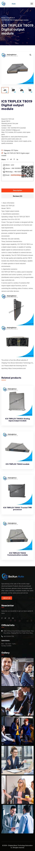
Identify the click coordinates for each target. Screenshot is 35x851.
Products (10, 18)
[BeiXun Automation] (8, 4)
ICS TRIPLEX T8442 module (17, 464)
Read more (29, 390)
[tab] (17, 190)
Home (3, 18)
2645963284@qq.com (18, 175)
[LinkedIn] (17, 159)
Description (17, 190)
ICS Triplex (14, 150)
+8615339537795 (8, 636)
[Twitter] (11, 159)
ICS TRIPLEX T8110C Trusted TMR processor (17, 509)
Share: (3, 159)
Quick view (29, 395)
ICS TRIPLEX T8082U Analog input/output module (17, 420)
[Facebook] (7, 159)
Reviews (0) (17, 196)
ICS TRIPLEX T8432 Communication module (17, 554)
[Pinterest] (14, 159)
